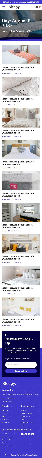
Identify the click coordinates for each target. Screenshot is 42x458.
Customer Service (26, 413)
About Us (24, 410)
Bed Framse (5, 422)
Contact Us (5, 443)
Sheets (4, 416)
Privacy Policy (25, 419)
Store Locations (7, 446)
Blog (22, 425)
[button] (4, 7)
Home (4, 31)
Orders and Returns (8, 440)
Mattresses (5, 410)
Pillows (4, 413)
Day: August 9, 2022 (20, 31)
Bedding (4, 419)
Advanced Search (7, 437)
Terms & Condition (27, 422)
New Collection (25, 416)
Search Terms (6, 434)
